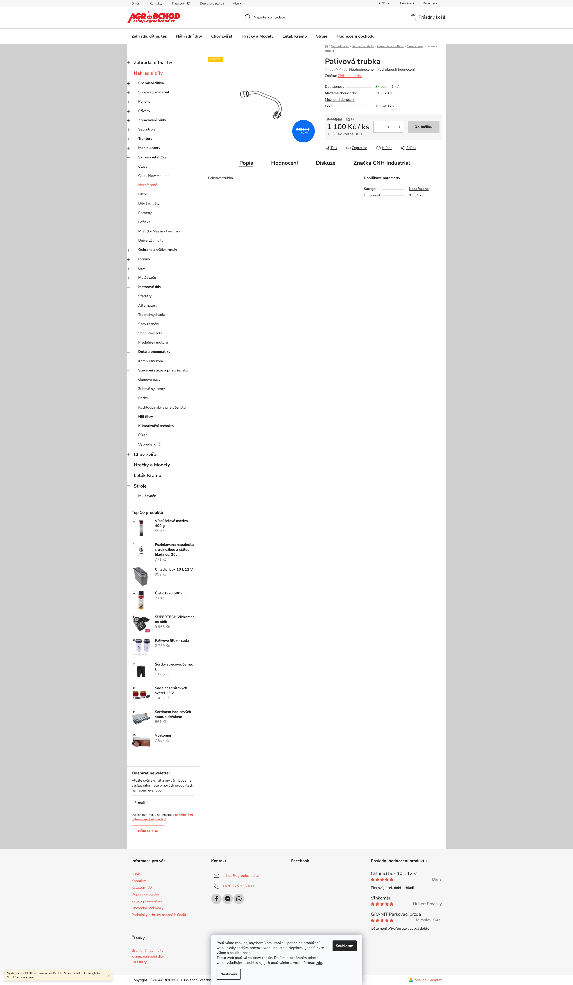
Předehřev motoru (153, 342)
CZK (382, 3)
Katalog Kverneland (147, 901)
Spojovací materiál (153, 92)
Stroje (140, 486)
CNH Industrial (350, 75)
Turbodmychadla (151, 314)
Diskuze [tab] (325, 162)
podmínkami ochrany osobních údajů (162, 817)
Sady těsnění (148, 324)
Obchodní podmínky (147, 908)
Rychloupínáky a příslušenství (162, 407)
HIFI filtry (139, 962)
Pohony (144, 101)
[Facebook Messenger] (227, 899)
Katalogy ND (181, 3)
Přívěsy (144, 110)
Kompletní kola (150, 361)
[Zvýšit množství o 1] (399, 127)
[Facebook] (216, 899)
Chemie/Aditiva (151, 83)
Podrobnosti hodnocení (396, 69)
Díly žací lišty (148, 203)
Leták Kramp (147, 475)
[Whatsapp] (239, 899)
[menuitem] (149, 36)
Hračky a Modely (152, 465)
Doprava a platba (212, 3)
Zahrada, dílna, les (153, 62)
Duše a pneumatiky (154, 351)
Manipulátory (149, 147)
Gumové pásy (149, 379)
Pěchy (143, 398)
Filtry (142, 194)
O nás (135, 3)
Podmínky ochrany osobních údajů (158, 914)
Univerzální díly (150, 240)
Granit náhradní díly (147, 951)
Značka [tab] (381, 162)
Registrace (430, 3)
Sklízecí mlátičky (152, 157)
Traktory (145, 138)
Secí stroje (147, 129)
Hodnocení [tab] (284, 162)
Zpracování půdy (152, 120)
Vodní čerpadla (150, 333)
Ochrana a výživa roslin (157, 249)
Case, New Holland (154, 175)
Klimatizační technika (156, 425)
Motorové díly (149, 286)
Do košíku (423, 126)
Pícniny (144, 259)
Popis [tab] (246, 162)
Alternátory (147, 305)
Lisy (141, 268)
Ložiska (144, 222)
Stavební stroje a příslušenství (163, 370)
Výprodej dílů (149, 444)
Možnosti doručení (340, 99)
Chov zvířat (146, 454)
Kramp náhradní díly (147, 957)
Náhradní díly (148, 73)
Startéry (145, 296)
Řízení (143, 435)
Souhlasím (344, 945)
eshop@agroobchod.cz (240, 875)
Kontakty (156, 3)
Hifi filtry (145, 416)
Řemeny (145, 212)
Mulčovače (147, 277)
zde (319, 962)
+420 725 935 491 (238, 886)
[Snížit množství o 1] (377, 127)
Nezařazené (147, 184)
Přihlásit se (148, 831)
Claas (142, 166)
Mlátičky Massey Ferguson (159, 231)
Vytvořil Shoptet (428, 980)
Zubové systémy (151, 388)
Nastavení (228, 974)
